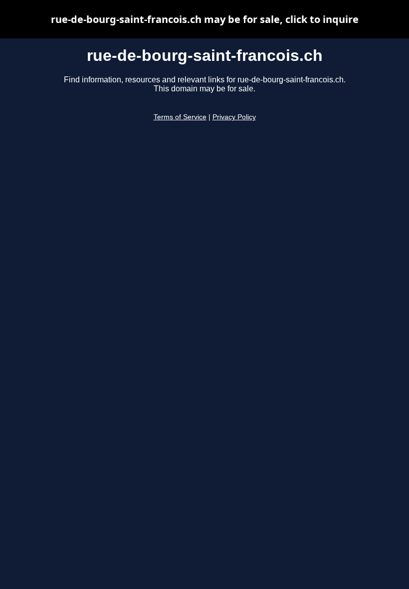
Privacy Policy (234, 117)
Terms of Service (180, 117)
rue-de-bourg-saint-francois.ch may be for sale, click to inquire (205, 19)
